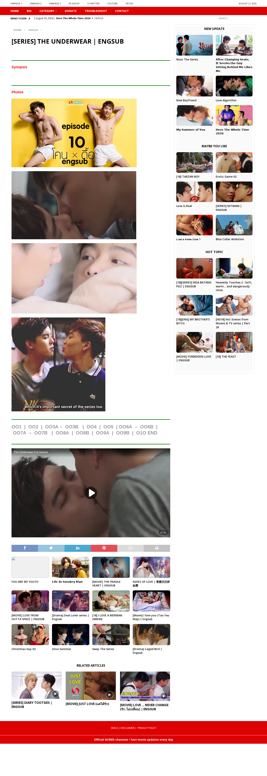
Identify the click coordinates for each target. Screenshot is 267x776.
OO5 (108, 426)
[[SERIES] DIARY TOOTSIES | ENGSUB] (37, 685)
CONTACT (122, 11)
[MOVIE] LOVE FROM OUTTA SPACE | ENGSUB (28, 617)
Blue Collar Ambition (230, 239)
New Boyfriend (186, 100)
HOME (15, 11)
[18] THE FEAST (226, 356)
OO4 (92, 426)
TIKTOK (129, 3)
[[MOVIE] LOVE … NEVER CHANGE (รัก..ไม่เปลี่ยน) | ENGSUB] (145, 686)
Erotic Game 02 (226, 176)
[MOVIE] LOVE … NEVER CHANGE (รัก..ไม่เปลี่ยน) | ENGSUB (144, 707)
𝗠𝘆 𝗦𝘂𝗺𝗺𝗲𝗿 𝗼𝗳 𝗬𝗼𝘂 (190, 129)
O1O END (146, 432)
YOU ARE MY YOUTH (25, 582)
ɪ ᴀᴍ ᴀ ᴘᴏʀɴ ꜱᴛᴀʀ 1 (188, 239)
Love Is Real (184, 206)
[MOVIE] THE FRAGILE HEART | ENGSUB (106, 583)
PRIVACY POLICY (147, 728)
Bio (29, 11)
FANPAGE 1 (16, 3)
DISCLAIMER (127, 728)
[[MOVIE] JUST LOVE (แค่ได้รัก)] (91, 686)
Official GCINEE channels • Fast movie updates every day (133, 739)
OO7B (40, 432)
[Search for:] (235, 18)
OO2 (33, 426)
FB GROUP (74, 3)
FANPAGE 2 (35, 3)
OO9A (102, 432)
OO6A (125, 426)
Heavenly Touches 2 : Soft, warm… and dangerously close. (234, 286)
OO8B (82, 432)
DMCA (114, 728)
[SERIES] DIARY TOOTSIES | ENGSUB (32, 704)
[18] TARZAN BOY (188, 176)
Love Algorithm (226, 100)
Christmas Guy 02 (24, 649)
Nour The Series (187, 59)
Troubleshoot (96, 11)
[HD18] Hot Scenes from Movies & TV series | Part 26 (233, 323)
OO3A (51, 426)
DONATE (71, 11)
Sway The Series (103, 649)
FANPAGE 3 (55, 3)
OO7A (19, 432)
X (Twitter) (93, 3)
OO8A (62, 432)
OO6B (146, 426)
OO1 (17, 426)
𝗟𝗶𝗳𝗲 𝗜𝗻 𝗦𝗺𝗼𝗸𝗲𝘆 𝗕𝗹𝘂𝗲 (67, 582)
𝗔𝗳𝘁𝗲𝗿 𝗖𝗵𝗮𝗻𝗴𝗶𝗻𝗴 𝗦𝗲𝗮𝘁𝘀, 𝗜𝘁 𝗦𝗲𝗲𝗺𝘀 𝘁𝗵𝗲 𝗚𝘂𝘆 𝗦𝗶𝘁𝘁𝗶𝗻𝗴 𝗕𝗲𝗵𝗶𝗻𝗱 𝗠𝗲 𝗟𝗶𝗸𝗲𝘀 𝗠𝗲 (234, 65)
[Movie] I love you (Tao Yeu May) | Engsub (151, 617)
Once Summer (61, 649)
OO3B (71, 426)
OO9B (122, 432)
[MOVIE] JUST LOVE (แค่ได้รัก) (87, 704)
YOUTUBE (112, 3)
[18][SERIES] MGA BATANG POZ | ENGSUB (193, 284)
